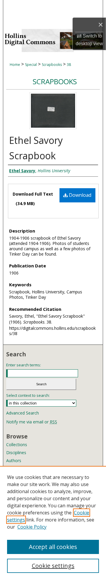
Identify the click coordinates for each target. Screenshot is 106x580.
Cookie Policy (32, 527)
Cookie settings (53, 566)
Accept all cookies (53, 547)
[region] (53, 523)
